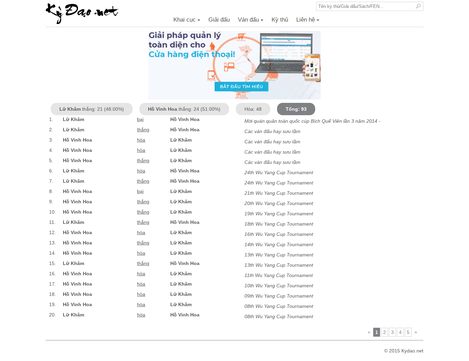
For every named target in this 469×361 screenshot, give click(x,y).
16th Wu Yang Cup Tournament (278, 234)
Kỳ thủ (280, 19)
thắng (143, 129)
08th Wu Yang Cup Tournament (278, 306)
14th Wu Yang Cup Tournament (278, 244)
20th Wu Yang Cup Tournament (278, 203)
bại (140, 119)
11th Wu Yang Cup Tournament (278, 275)
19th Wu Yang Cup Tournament (278, 213)
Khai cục (187, 21)
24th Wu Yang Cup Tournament (278, 172)
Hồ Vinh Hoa (184, 119)
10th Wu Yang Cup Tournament (278, 285)
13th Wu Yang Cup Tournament (278, 254)
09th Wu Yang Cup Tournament (278, 296)
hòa (141, 140)
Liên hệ (308, 21)
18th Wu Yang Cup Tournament (278, 224)
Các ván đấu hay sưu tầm (272, 131)
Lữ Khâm (73, 119)
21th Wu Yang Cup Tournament (278, 193)
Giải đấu (219, 19)
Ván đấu (251, 21)
